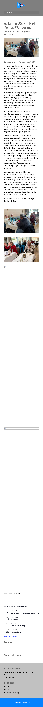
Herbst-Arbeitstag (18, 626)
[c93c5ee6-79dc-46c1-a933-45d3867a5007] (21, 585)
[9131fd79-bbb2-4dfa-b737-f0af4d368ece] (21, 423)
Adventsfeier (16, 632)
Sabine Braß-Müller (13, 32)
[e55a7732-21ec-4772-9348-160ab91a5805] (21, 233)
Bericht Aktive (9, 34)
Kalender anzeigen (10, 636)
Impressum (8, 689)
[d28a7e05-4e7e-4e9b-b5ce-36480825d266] (21, 262)
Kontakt (7, 686)
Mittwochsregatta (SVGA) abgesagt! (25, 613)
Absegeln (14, 619)
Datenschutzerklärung (11, 693)
